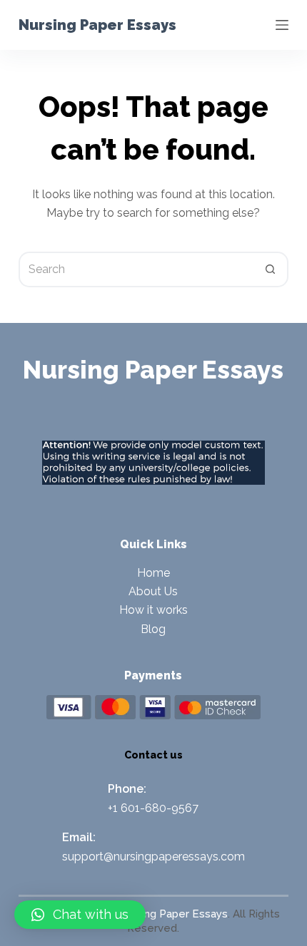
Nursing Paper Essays (97, 25)
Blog (153, 629)
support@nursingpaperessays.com (153, 856)
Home (153, 573)
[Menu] (282, 25)
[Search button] (270, 269)
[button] (80, 914)
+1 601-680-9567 (153, 808)
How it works (153, 610)
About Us (153, 591)
